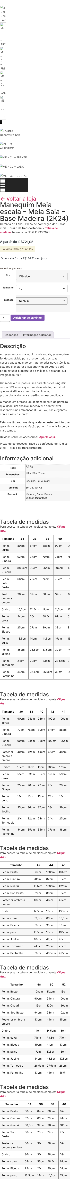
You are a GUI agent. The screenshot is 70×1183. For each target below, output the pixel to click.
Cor (8, 275)
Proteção (8, 300)
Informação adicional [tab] (37, 335)
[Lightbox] (14, 126)
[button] (14, 182)
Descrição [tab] (11, 335)
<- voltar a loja (18, 198)
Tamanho (8, 287)
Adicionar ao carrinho (27, 317)
